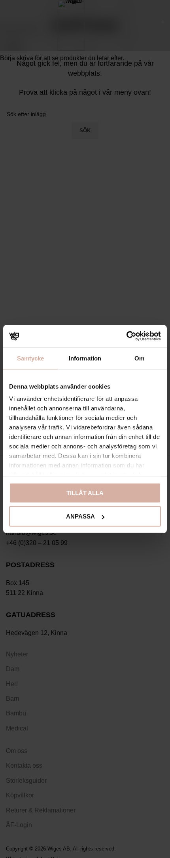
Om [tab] (139, 358)
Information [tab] (85, 358)
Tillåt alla (85, 492)
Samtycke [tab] (30, 358)
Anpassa (80, 516)
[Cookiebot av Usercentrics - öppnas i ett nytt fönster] (126, 336)
